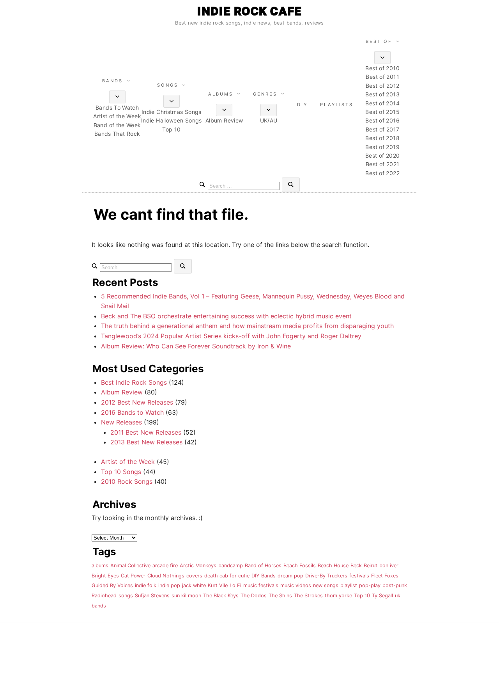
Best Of (379, 41)
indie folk (145, 585)
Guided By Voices (112, 585)
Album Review (224, 120)
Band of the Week (117, 125)
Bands (112, 80)
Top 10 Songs (121, 472)
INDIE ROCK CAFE (249, 11)
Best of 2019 (382, 147)
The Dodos (254, 595)
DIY (302, 104)
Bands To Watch (117, 107)
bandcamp (230, 565)
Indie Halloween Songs (171, 120)
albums (100, 565)
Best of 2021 (382, 164)
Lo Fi (235, 585)
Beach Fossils (299, 565)
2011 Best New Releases (145, 432)
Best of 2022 (382, 173)
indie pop (169, 585)
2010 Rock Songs (126, 481)
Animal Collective (130, 565)
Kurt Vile (218, 585)
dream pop (290, 576)
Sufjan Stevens (152, 595)
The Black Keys (221, 595)
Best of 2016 (382, 120)
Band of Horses (263, 565)
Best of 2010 (382, 68)
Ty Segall (382, 595)
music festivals (260, 585)
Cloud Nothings (165, 576)
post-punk (394, 585)
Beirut (370, 565)
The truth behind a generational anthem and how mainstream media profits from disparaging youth (247, 326)
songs (126, 595)
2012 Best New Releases (137, 402)
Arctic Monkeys (198, 565)
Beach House (333, 565)
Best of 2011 (382, 76)
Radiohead (104, 595)
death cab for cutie (227, 576)
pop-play (369, 585)
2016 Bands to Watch (132, 412)
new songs (325, 585)
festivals (359, 576)
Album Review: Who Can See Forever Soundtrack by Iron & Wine (196, 346)
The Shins (280, 595)
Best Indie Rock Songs (134, 382)
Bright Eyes (105, 576)
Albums (220, 94)
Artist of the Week (117, 116)
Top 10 (171, 129)
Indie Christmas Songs (172, 111)
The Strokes (308, 595)
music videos (295, 585)
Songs (167, 85)
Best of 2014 (382, 103)
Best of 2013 (382, 94)
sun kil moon (186, 595)
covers (194, 576)
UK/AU (269, 120)
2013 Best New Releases (146, 442)
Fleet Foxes (384, 576)
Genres (265, 94)
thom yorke (338, 595)
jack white (194, 585)
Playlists (336, 104)
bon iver (388, 565)
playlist (348, 585)
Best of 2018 (382, 138)
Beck (356, 565)
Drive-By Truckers (326, 576)
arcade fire (165, 565)
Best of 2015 (382, 111)
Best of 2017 (382, 129)
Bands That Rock (117, 133)
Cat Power (133, 576)
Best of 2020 (382, 155)
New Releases (121, 422)
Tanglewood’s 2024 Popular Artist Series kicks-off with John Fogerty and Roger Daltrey (231, 336)
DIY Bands (263, 576)
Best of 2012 (382, 85)
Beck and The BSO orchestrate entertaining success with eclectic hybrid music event (226, 316)
